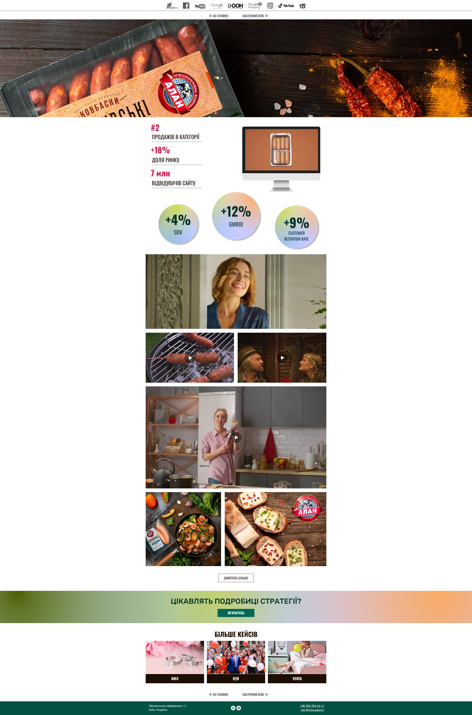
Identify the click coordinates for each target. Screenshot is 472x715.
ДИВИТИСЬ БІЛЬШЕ (236, 578)
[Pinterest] (233, 708)
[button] (313, 166)
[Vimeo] (238, 708)
